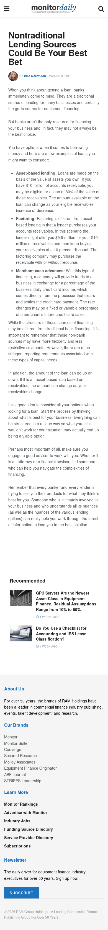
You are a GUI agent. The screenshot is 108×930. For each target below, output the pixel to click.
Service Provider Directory (28, 837)
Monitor (10, 737)
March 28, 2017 (60, 76)
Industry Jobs (17, 820)
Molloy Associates (19, 762)
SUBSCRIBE (21, 892)
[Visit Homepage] (54, 8)
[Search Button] (101, 8)
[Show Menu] (6, 8)
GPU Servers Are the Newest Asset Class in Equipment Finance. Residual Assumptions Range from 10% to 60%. (66, 601)
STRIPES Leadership (22, 780)
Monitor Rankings (21, 804)
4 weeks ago (49, 617)
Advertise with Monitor (25, 812)
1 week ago (48, 646)
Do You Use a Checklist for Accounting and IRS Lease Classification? (61, 633)
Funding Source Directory (28, 829)
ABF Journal (15, 774)
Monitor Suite (15, 743)
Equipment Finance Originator (30, 768)
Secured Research (20, 755)
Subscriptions (17, 846)
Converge (12, 749)
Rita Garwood (35, 76)
